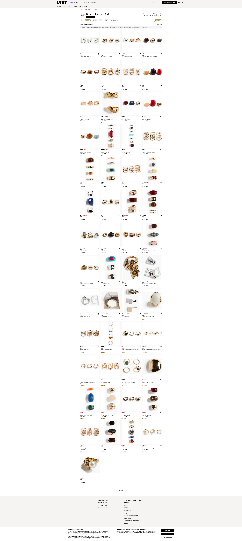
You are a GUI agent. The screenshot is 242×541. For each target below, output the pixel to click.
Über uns (125, 503)
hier (146, 27)
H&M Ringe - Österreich (102, 502)
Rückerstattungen (127, 510)
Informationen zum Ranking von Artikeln (131, 520)
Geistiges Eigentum (127, 518)
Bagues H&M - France (102, 505)
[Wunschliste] (158, 2)
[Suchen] (82, 2)
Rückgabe (126, 507)
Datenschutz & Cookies (128, 517)
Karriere (125, 512)
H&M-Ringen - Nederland (103, 507)
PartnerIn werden (127, 525)
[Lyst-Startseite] (62, 2)
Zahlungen (126, 508)
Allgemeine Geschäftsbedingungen (131, 515)
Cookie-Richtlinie (97, 538)
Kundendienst (126, 502)
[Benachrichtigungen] (153, 2)
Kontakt (125, 513)
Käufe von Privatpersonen (129, 521)
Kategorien (126, 523)
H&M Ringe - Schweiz (102, 503)
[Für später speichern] (98, 54)
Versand (125, 505)
